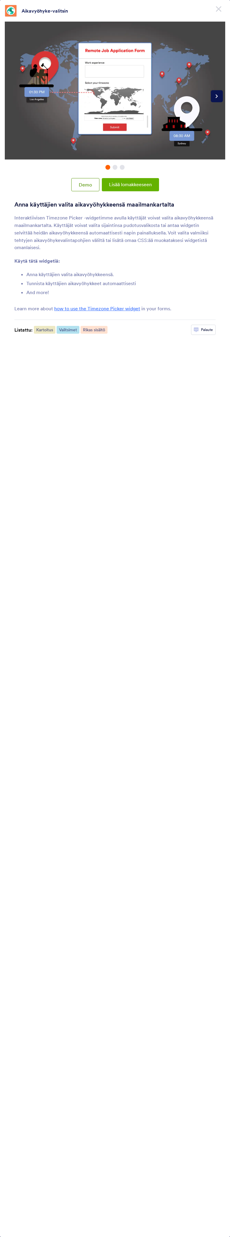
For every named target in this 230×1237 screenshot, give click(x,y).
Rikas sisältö (94, 329)
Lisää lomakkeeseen (130, 184)
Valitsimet (68, 329)
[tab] (107, 167)
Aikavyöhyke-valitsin (45, 11)
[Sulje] (218, 9)
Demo (85, 185)
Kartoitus (44, 329)
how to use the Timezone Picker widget (97, 308)
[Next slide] (217, 96)
